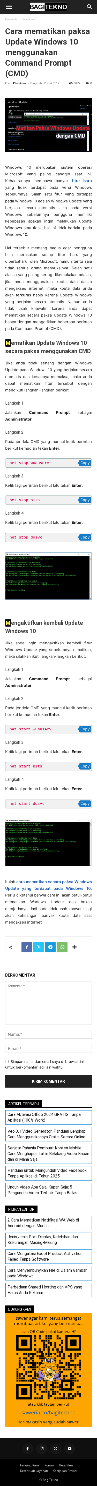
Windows (29, 19)
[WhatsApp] (62, 947)
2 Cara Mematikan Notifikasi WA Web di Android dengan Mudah (43, 1223)
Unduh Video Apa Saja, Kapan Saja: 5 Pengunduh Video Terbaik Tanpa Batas (42, 1190)
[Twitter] (38, 947)
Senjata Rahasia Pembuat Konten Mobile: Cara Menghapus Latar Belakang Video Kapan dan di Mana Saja (48, 1154)
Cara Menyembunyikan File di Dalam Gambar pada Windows (47, 1273)
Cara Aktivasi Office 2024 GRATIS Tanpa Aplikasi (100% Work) (44, 1117)
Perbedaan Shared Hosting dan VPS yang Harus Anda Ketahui (45, 1290)
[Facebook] (26, 947)
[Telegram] (50, 947)
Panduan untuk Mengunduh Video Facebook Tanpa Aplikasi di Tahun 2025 (47, 1173)
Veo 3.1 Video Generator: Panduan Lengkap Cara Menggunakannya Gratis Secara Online (47, 1134)
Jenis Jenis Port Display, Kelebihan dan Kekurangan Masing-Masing (43, 1239)
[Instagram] (41, 1449)
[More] (74, 947)
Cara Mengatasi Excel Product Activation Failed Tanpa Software (45, 1256)
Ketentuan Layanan (34, 1470)
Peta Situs (66, 1465)
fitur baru (82, 180)
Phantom (19, 83)
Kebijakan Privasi (65, 1470)
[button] (9, 7)
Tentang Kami (30, 1465)
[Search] (90, 7)
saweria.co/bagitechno (48, 1412)
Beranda (11, 19)
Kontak (49, 1465)
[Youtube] (69, 1449)
